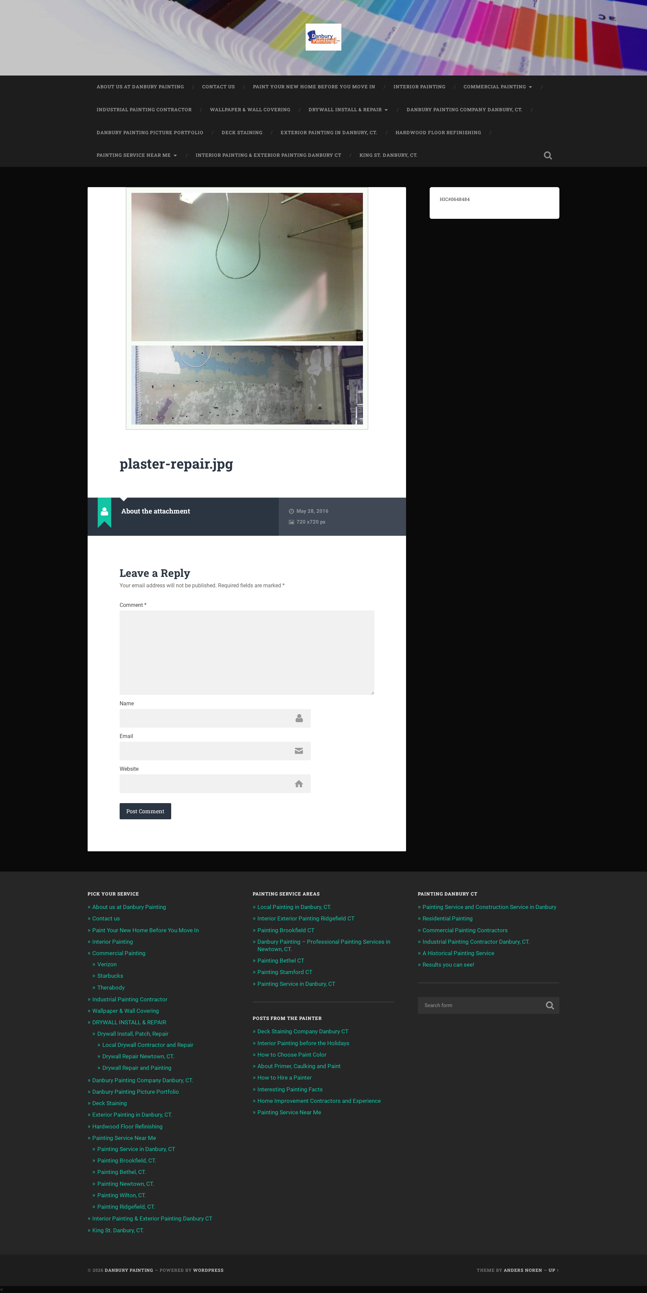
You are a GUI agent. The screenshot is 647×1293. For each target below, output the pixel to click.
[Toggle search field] (547, 155)
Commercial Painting (495, 87)
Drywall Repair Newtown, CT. (138, 1056)
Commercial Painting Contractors (465, 930)
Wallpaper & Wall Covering (250, 110)
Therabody (111, 987)
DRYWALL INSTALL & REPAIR (345, 110)
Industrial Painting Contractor (144, 110)
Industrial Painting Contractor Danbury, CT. (476, 941)
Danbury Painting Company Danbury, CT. (465, 110)
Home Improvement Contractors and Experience (319, 1100)
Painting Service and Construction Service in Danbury (489, 907)
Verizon (107, 964)
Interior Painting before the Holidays (303, 1043)
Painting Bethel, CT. (121, 1172)
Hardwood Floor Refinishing (438, 132)
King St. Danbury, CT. (389, 155)
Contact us (218, 87)
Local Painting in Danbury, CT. (294, 907)
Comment (133, 605)
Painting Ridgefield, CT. (126, 1206)
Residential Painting (448, 918)
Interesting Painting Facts (290, 1089)
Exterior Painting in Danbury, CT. (329, 132)
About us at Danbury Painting (140, 87)
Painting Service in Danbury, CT (136, 1149)
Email (126, 736)
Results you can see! (448, 964)
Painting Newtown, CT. (125, 1183)
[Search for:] (488, 1005)
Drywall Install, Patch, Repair (132, 1033)
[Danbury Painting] (324, 38)
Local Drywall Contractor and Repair (147, 1044)
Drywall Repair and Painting (137, 1067)
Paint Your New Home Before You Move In (314, 87)
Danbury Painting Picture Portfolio (150, 132)
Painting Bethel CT (280, 960)
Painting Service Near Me (134, 155)
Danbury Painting (129, 1270)
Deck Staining (242, 132)
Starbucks (110, 975)
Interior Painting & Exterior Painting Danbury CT (268, 155)
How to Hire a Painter (284, 1077)
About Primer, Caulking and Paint (299, 1066)
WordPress (208, 1270)
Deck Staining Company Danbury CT (302, 1031)
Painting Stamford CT (284, 972)
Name (127, 703)
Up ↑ (554, 1270)
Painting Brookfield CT (285, 930)
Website (129, 769)
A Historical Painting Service (458, 953)
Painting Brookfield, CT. (126, 1160)
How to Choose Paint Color (292, 1054)
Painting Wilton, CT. (121, 1195)
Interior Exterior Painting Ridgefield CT (306, 918)
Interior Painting (419, 87)
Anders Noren (523, 1270)
